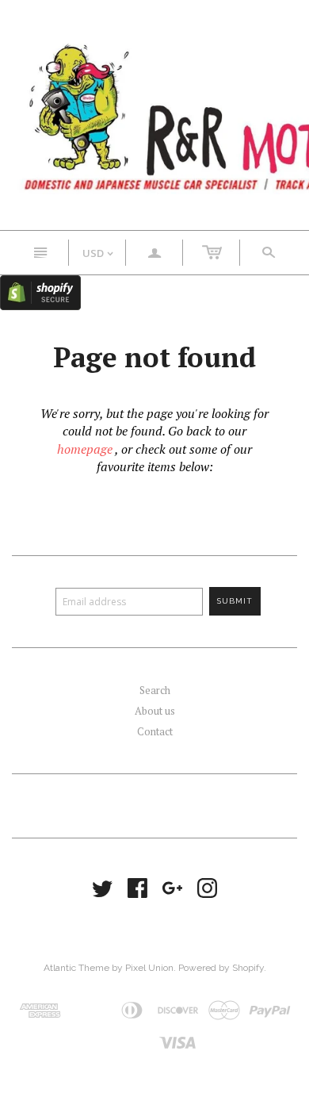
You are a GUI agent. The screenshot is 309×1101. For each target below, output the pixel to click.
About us (155, 711)
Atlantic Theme (76, 967)
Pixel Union (149, 967)
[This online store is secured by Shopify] (40, 291)
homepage (85, 449)
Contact (155, 731)
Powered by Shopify (221, 967)
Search (154, 690)
